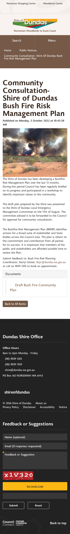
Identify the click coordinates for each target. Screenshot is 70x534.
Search (16, 40)
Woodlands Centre (53, 3)
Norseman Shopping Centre (21, 3)
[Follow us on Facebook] (43, 10)
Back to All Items (15, 303)
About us (41, 403)
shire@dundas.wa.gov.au (20, 370)
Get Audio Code (35, 486)
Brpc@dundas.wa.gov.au (51, 262)
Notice (63, 407)
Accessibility (47, 407)
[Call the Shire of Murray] (27, 10)
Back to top (58, 523)
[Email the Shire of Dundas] (35, 10)
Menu (52, 40)
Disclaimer (29, 407)
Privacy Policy (11, 407)
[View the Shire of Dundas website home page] (35, 25)
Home (7, 50)
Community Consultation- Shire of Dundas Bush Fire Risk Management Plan (33, 57)
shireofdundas (17, 392)
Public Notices (28, 50)
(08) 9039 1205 (13, 358)
